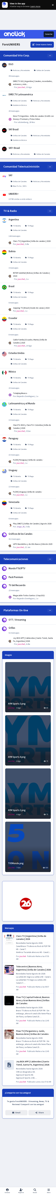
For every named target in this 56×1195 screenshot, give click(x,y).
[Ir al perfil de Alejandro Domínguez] (10, 394)
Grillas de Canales (43, 70)
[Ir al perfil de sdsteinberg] (10, 119)
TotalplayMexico (20, 393)
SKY (10, 175)
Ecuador (13, 318)
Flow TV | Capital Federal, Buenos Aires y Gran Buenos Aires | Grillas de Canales (33, 1000)
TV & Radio (10, 211)
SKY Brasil (14, 129)
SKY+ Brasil (14, 148)
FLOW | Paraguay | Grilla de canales (28, 460)
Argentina (14, 219)
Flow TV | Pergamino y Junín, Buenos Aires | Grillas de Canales (32, 1032)
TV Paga (31, 226)
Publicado (39, 1082)
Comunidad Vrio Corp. (16, 56)
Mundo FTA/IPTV (17, 568)
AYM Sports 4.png (16, 757)
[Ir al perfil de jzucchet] (10, 84)
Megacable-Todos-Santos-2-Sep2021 (29, 595)
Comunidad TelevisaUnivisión (21, 167)
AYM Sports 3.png (16, 704)
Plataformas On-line (15, 610)
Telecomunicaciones (15, 559)
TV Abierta (17, 226)
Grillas (12, 628)
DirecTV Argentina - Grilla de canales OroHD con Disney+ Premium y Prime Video (33, 118)
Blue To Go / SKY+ (20, 186)
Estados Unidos (16, 353)
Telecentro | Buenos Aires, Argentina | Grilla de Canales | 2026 (33, 968)
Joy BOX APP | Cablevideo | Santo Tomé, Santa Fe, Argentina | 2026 (32, 1063)
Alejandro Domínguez (26, 396)
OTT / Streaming (17, 620)
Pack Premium (16, 577)
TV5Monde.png (15, 863)
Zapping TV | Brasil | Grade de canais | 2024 (31, 308)
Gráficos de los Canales (20, 534)
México (12, 371)
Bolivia (12, 251)
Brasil (11, 286)
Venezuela (14, 502)
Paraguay (13, 438)
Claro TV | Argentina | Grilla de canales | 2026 (32, 241)
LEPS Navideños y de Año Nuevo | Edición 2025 (32, 544)
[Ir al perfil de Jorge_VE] (10, 525)
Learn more (5, 5)
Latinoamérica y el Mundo (22, 403)
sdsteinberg (23, 122)
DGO (11, 64)
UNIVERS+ (14, 194)
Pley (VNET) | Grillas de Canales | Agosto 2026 (32, 523)
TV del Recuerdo (17, 585)
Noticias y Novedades (21, 70)
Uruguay (13, 470)
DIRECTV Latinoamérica (21, 94)
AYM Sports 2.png (16, 810)
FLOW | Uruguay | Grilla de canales (27, 491)
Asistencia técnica (20, 105)
